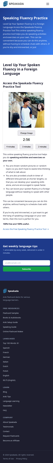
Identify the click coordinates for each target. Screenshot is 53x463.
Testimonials (8, 426)
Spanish (6, 348)
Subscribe (26, 269)
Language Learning (11, 401)
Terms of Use (8, 458)
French (6, 352)
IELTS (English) (9, 380)
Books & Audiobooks (12, 317)
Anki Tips (7, 396)
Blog (5, 392)
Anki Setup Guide (10, 322)
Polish (5, 371)
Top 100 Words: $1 (11, 343)
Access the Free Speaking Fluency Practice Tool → (26, 229)
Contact (6, 431)
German (6, 357)
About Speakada (10, 422)
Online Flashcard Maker (13, 331)
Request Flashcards (11, 436)
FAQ (5, 410)
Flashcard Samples (11, 313)
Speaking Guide (9, 327)
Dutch (5, 366)
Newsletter (7, 405)
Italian (5, 361)
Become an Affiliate (11, 440)
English (6, 375)
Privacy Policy (21, 458)
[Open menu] (47, 4)
